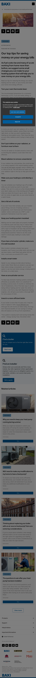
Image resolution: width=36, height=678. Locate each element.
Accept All (18, 116)
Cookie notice (16, 107)
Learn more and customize (17, 112)
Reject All (17, 121)
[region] (18, 112)
